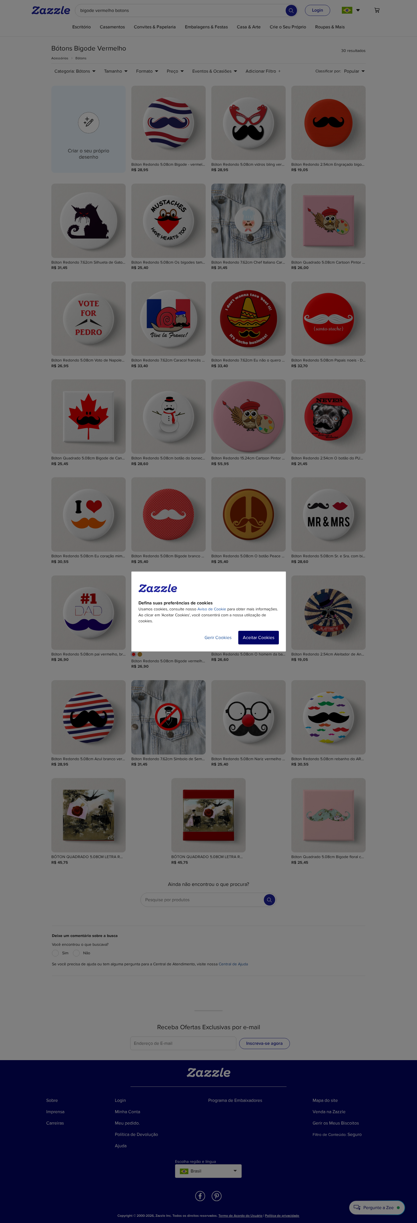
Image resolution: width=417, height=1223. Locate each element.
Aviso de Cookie (211, 609)
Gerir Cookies (218, 637)
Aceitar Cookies (258, 637)
